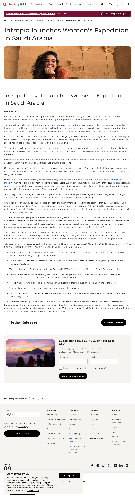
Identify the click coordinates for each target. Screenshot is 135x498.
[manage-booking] (117, 4)
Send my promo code (73, 376)
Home (7, 20)
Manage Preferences (70, 482)
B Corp (114, 415)
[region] (67, 211)
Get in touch (95, 415)
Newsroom (18, 20)
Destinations (37, 4)
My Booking (52, 415)
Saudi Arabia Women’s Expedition (59, 116)
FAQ (92, 424)
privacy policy (98, 368)
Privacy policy (74, 433)
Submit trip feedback (56, 419)
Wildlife (114, 437)
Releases (30, 20)
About (78, 4)
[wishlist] (111, 4)
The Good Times (75, 419)
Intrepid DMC (74, 424)
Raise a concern (96, 438)
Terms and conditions (83, 352)
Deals (69, 4)
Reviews (93, 429)
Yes (32, 399)
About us (72, 415)
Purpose (115, 410)
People (114, 427)
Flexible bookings (54, 433)
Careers (72, 429)
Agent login (52, 443)
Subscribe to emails (22, 433)
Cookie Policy (33, 490)
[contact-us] (123, 4)
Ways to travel (55, 4)
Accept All (69, 475)
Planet (114, 432)
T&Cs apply (23, 426)
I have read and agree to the (84, 368)
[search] (92, 4)
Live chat (94, 419)
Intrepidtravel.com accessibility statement (77, 449)
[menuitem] (9, 4)
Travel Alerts (52, 429)
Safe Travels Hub (54, 424)
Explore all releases (113, 322)
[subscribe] (130, 4)
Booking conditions (55, 438)
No (42, 399)
